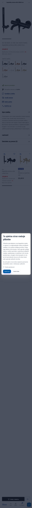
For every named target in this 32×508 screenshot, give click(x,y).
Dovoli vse (7, 271)
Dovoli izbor (16, 271)
